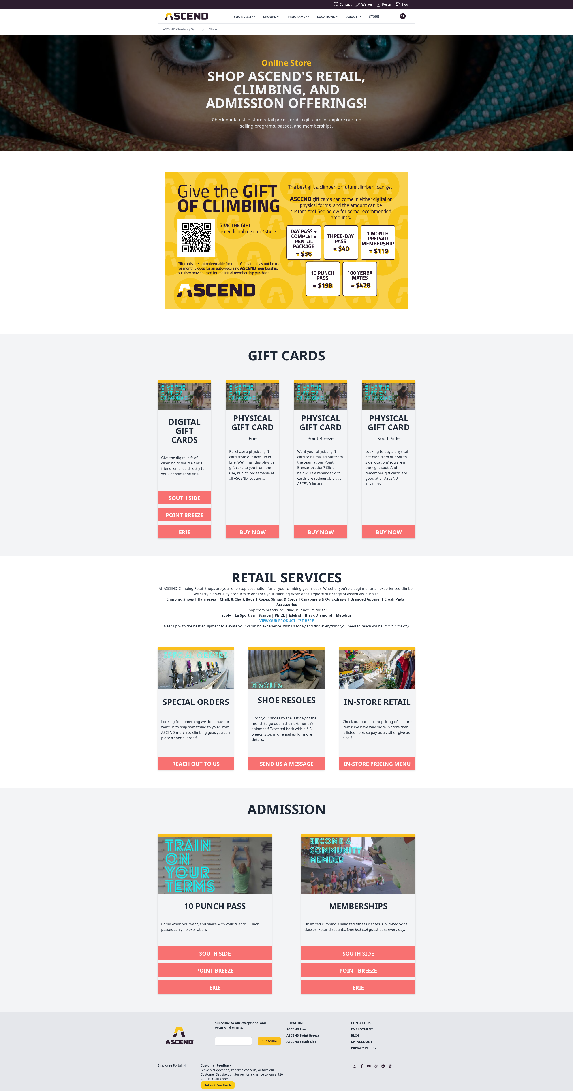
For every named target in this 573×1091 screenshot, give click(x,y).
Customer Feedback (216, 1065)
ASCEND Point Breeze (302, 1035)
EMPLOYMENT (362, 1029)
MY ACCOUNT (361, 1042)
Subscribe (269, 1041)
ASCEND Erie (296, 1029)
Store (374, 16)
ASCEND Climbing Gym (180, 29)
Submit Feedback (217, 1085)
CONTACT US (361, 1023)
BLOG (355, 1035)
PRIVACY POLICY (363, 1048)
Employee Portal (170, 1065)
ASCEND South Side (301, 1042)
